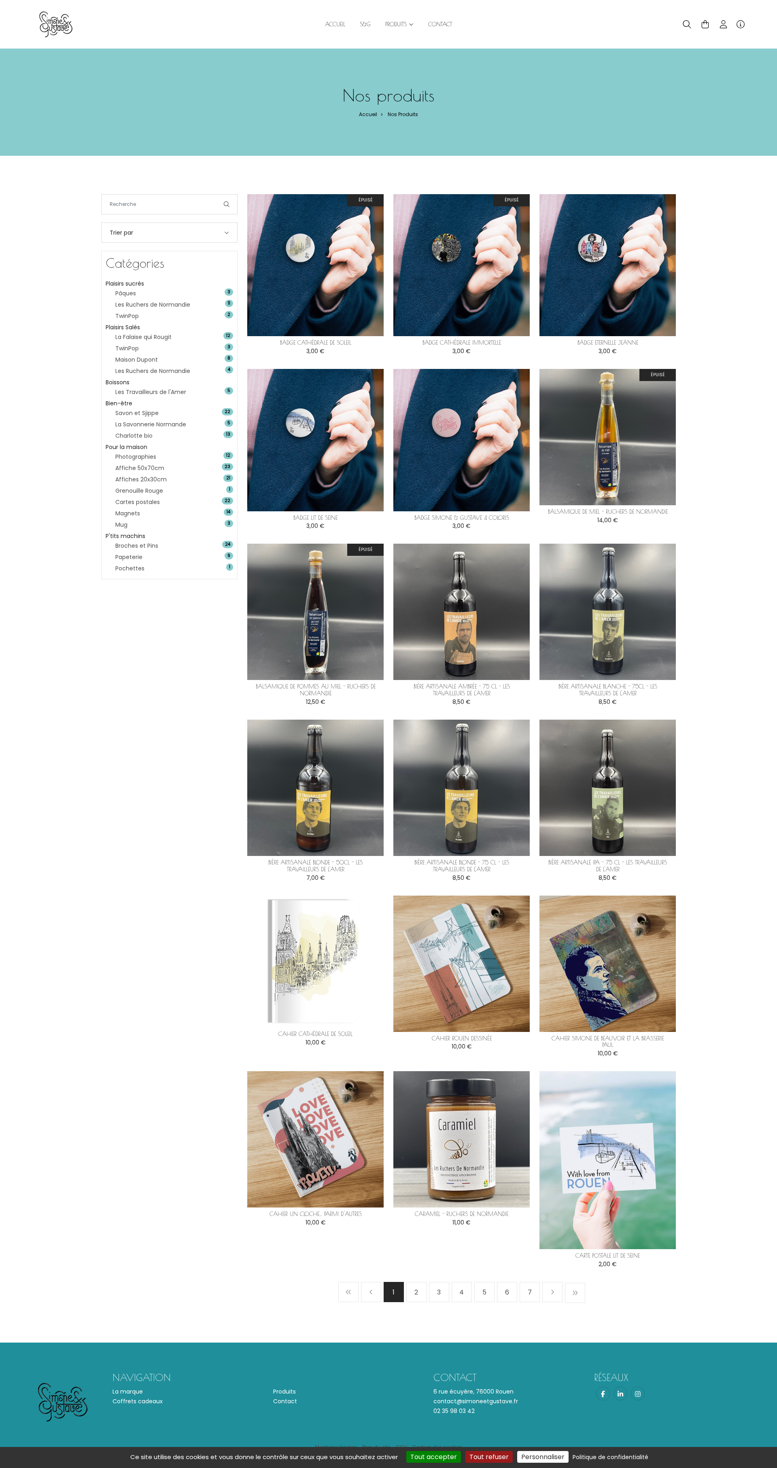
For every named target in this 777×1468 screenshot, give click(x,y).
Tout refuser (489, 1457)
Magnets (127, 513)
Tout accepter (433, 1457)
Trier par (121, 233)
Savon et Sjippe (137, 413)
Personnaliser (543, 1457)
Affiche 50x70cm (139, 468)
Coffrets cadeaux (138, 1401)
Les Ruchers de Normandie (152, 305)
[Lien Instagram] (638, 1393)
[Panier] (705, 24)
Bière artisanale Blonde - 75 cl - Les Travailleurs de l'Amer (461, 866)
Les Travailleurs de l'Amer (150, 392)
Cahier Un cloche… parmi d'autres (316, 1214)
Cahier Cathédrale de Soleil (315, 1034)
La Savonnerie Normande (150, 424)
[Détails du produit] (315, 265)
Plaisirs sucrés (125, 284)
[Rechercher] (227, 204)
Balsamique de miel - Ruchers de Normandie (608, 511)
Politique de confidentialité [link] (610, 1457)
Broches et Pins (136, 546)
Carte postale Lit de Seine (607, 1255)
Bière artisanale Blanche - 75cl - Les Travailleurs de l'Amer (607, 690)
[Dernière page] (575, 1293)
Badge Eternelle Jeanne (607, 342)
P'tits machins (125, 536)
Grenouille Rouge (139, 491)
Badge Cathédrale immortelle (461, 342)
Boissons (118, 382)
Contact (440, 24)
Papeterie (128, 557)
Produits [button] (397, 24)
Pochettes (129, 568)
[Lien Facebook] (603, 1393)
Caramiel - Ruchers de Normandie (461, 1214)
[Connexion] (723, 24)
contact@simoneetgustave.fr (475, 1401)
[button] (687, 24)
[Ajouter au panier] (365, 212)
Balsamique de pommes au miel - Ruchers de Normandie (316, 690)
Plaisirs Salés (123, 327)
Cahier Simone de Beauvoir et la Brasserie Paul (608, 1042)
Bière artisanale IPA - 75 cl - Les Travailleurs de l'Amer (607, 866)
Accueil (335, 24)
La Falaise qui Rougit (143, 337)
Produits (284, 1391)
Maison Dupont (136, 360)
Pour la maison (126, 447)
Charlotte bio (134, 436)
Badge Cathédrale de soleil (315, 342)
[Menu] (741, 24)
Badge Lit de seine (315, 518)
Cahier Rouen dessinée (462, 1038)
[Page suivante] (552, 1292)
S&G (365, 24)
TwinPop (127, 316)
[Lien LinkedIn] (620, 1393)
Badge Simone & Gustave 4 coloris (461, 518)
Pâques (125, 293)
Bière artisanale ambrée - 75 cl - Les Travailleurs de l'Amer (462, 690)
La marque (128, 1391)
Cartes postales (137, 502)
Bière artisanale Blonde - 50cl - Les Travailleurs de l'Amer (315, 866)
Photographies (135, 457)
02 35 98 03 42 (454, 1411)
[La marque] (56, 24)
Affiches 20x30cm (141, 479)
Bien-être (119, 403)
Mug (121, 525)
